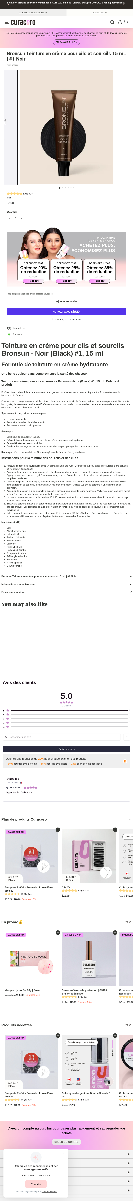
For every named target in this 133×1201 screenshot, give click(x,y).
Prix (9, 197)
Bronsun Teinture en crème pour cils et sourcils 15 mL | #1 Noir (38, 576)
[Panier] (126, 22)
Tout (129, 819)
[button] (20, 194)
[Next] (123, 4)
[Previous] (9, 4)
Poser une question (13, 592)
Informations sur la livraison (18, 584)
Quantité (12, 211)
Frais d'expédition (14, 294)
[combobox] (126, 737)
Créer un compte (66, 1142)
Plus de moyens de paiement (66, 319)
